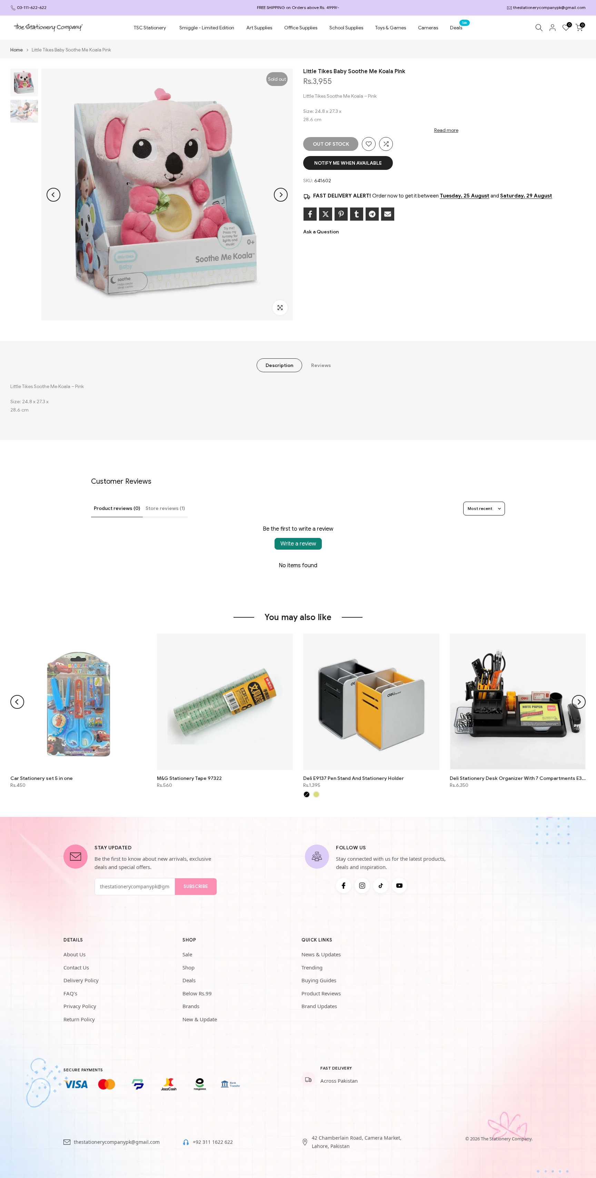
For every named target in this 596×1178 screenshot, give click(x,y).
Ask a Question (321, 232)
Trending (311, 967)
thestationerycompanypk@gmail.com (549, 7)
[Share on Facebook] (310, 214)
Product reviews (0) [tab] (117, 508)
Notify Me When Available (348, 163)
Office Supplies (300, 28)
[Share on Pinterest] (341, 214)
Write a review (298, 543)
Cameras (428, 28)
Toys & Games (390, 28)
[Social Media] (343, 885)
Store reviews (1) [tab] (165, 508)
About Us (74, 954)
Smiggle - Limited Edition (206, 28)
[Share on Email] (388, 214)
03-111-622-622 (32, 7)
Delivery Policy (81, 980)
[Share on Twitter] (325, 214)
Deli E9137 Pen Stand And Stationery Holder (353, 778)
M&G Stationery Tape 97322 (189, 778)
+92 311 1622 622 (213, 1142)
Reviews (321, 365)
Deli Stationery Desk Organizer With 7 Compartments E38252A (518, 778)
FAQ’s (70, 993)
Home (16, 50)
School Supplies (346, 28)
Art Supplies (259, 28)
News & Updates (321, 954)
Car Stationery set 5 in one (41, 778)
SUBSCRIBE (195, 886)
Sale (187, 954)
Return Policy (79, 1019)
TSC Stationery (150, 28)
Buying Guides (318, 980)
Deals (458, 27)
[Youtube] (399, 885)
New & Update (199, 1019)
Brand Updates (319, 1006)
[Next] (281, 195)
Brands (190, 1006)
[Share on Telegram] (372, 214)
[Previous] (53, 195)
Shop (188, 967)
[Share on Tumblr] (357, 214)
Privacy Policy (79, 1006)
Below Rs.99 (197, 993)
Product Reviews (321, 993)
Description (279, 365)
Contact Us (76, 967)
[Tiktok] (380, 885)
